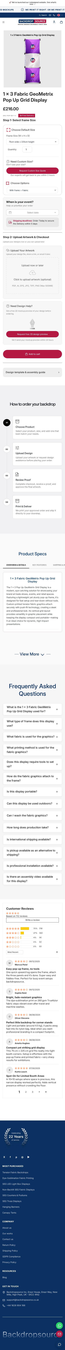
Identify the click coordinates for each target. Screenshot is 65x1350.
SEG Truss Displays (11, 1201)
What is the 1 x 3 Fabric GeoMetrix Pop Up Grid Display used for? (32, 709)
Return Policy (8, 1245)
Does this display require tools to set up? (32, 764)
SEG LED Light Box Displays (16, 1184)
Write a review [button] (32, 920)
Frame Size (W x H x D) (18, 135)
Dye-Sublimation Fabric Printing (18, 1178)
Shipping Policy (10, 1250)
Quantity (12, 149)
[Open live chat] (59, 1344)
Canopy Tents (9, 1212)
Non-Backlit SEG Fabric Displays (18, 1189)
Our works (7, 1233)
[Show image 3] (31, 80)
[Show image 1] (26, 80)
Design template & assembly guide (32, 372)
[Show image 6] (38, 80)
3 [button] (32, 1092)
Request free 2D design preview (32, 334)
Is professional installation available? (32, 866)
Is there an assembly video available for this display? (32, 879)
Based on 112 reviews (16, 916)
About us (6, 1227)
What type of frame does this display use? (32, 723)
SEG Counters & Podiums (14, 1195)
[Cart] (61, 22)
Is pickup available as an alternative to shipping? (32, 852)
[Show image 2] (28, 80)
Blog (4, 1277)
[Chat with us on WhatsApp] (59, 1325)
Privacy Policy (9, 1262)
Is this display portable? (32, 791)
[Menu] (3, 22)
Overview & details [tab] (16, 565)
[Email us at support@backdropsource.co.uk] (59, 1334)
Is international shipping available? (32, 839)
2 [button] (26, 1092)
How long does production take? (32, 827)
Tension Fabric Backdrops (15, 1172)
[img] (21, 961)
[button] (32, 272)
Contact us (7, 1239)
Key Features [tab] (39, 565)
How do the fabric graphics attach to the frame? (32, 778)
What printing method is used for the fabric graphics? (32, 750)
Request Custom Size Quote (32, 170)
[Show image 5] (36, 80)
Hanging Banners (10, 1207)
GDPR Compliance (11, 1256)
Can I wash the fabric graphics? (32, 815)
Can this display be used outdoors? (32, 803)
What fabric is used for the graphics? (32, 737)
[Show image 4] (33, 80)
